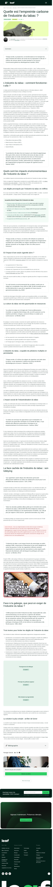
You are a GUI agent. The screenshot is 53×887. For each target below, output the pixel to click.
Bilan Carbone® (5, 850)
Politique (38, 855)
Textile (25, 850)
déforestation (38, 215)
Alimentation (17, 848)
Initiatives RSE (5, 863)
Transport (26, 855)
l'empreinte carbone (20, 260)
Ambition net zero (5, 848)
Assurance (16, 850)
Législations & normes (6, 867)
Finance (16, 864)
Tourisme (26, 852)
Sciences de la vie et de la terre (40, 861)
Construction (17, 855)
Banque (16, 852)
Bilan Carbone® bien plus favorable (39, 333)
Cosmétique (16, 857)
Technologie (26, 848)
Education (16, 859)
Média (15, 868)
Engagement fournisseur (4, 860)
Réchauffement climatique (39, 858)
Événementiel (17, 861)
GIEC (37, 850)
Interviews (4, 865)
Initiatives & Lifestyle (40, 852)
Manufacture (17, 866)
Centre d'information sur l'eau (13, 273)
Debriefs (3, 857)
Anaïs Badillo (16, 40)
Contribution (4, 852)
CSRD (3, 855)
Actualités (38, 848)
